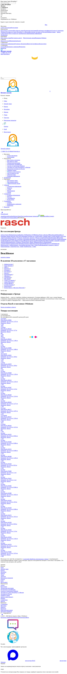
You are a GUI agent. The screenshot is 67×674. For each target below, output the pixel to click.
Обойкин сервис (51, 32)
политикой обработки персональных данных (35, 559)
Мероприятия (13, 41)
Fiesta (44, 237)
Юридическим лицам (29, 38)
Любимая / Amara (9, 246)
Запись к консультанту (14, 171)
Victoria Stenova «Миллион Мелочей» (14, 287)
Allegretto (12, 235)
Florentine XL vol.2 (14, 239)
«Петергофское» (8, 283)
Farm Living (39, 237)
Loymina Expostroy (9, 284)
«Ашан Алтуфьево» (9, 280)
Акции (19, 41)
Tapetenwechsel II (15, 243)
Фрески (3, 573)
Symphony (7, 243)
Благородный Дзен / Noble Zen (31, 245)
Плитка (3, 579)
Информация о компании (12, 46)
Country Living (51, 236)
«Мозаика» (7, 276)
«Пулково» (7, 270)
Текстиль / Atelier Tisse (20, 246)
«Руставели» (7, 271)
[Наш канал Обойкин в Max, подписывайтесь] (2, 50)
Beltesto (58, 235)
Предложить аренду (16, 38)
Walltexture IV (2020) (49, 243)
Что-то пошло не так (14, 33)
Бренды (29, 43)
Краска (3, 570)
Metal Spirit (49, 240)
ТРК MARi (7, 279)
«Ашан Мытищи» (9, 282)
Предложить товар (6, 38)
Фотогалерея (14, 27)
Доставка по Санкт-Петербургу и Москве (17, 32)
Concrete (29, 236)
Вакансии (3, 48)
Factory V (28, 237)
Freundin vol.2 (34, 239)
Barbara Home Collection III (42, 235)
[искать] (1, 77)
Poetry (24, 242)
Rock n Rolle (43, 242)
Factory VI (33, 237)
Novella (5, 242)
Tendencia (22, 243)
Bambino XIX (22, 235)
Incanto (61, 239)
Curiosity (57, 236)
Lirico (34, 240)
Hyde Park (56, 239)
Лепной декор (4, 569)
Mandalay (43, 240)
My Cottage (55, 240)
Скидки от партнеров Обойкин (16, 166)
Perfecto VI (20, 242)
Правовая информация (35, 33)
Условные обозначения (21, 43)
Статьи (7, 41)
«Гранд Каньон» (8, 265)
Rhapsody (37, 242)
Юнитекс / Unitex (31, 246)
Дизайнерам (4, 35)
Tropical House (35, 243)
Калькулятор (42, 43)
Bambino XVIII (30, 235)
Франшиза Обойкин (40, 38)
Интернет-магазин (6, 51)
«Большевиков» (8, 274)
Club (11, 236)
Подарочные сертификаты (44, 30)
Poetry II (32, 242)
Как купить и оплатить (7, 30)
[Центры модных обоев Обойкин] (33, 75)
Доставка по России (6, 594)
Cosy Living (35, 236)
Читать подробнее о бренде (8, 307)
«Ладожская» (7, 277)
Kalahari (5, 240)
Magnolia (38, 240)
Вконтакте (26, 24)
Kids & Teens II (12, 240)
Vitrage (41, 243)
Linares (31, 240)
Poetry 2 (28, 242)
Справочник (7, 193)
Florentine (48, 237)
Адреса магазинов (6, 27)
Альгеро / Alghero (9, 245)
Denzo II (10, 237)
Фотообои (3, 572)
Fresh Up (22, 239)
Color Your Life (16, 236)
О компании (7, 201)
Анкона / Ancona (18, 245)
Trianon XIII (28, 243)
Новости (3, 41)
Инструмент (4, 582)
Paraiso (9, 242)
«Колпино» (7, 268)
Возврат (3, 598)
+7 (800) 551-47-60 (6, 52)
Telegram (3, 24)
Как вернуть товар (18, 30)
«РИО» (6, 267)
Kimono (27, 240)
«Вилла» (6, 273)
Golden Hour (50, 239)
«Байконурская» (8, 264)
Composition (24, 236)
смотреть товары (5, 257)
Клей (2, 580)
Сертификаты (35, 43)
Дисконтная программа (30, 30)
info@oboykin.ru (5, 54)
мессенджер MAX (30, 660)
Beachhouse (52, 235)
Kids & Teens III (20, 240)
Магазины (3, 605)
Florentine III (54, 237)
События (6, 185)
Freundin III (27, 239)
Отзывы (3, 46)
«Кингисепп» (8, 286)
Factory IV (16, 237)
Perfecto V (14, 242)
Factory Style (22, 237)
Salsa (48, 242)
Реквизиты (22, 46)
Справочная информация (8, 43)
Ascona (17, 235)
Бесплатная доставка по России (37, 32)
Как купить (4, 586)
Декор (2, 575)
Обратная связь (24, 33)
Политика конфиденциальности (10, 617)
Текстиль (3, 576)
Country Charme (42, 236)
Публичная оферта (24, 617)
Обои (2, 567)
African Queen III (5, 235)
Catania (8, 236)
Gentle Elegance (42, 239)
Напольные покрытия (7, 578)
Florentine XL (5, 239)
